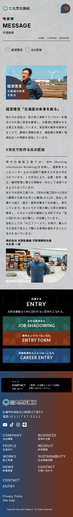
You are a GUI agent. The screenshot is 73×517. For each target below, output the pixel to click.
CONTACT (11, 480)
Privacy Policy (13, 496)
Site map (9, 500)
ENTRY (9, 486)
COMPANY (52, 38)
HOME (41, 38)
